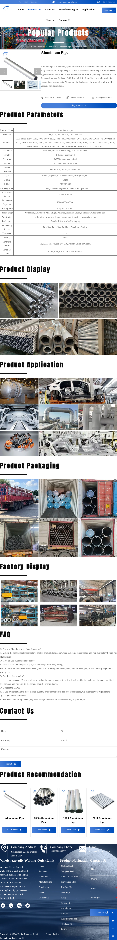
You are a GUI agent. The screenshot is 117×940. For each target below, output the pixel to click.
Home (33, 47)
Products (41, 47)
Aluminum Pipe (64, 47)
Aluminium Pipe (80, 47)
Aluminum (51, 47)
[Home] (7, 7)
